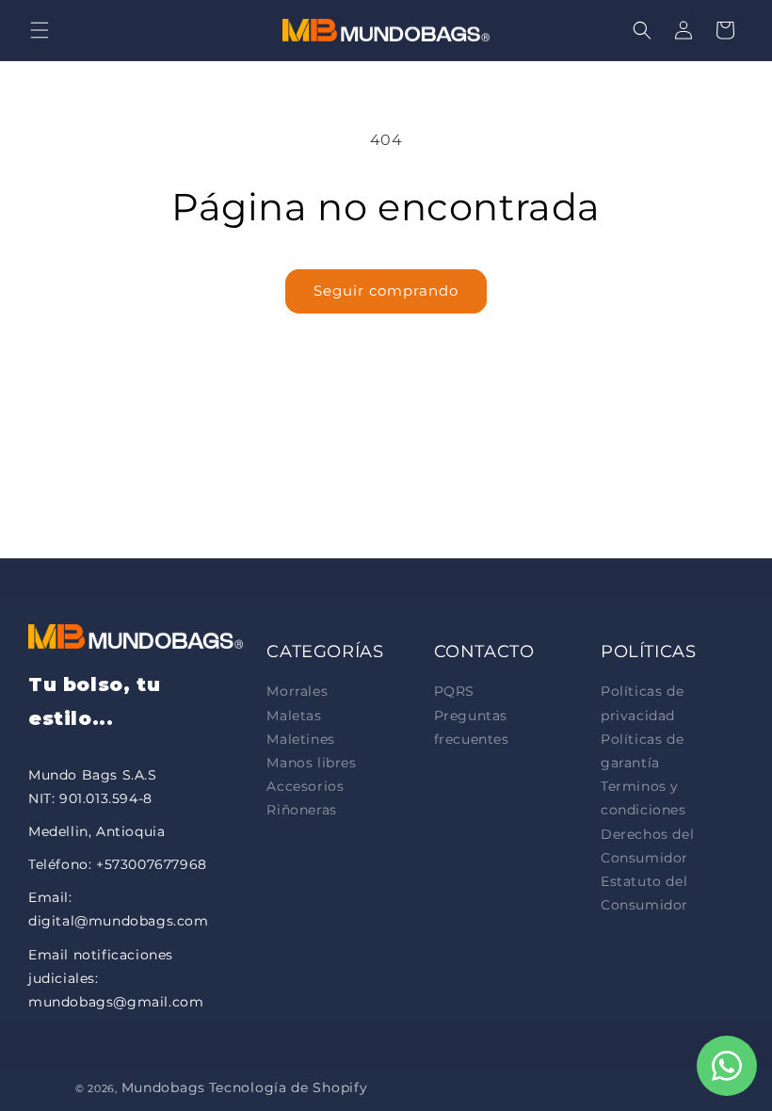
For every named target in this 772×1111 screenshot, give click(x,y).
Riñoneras (301, 809)
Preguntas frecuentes (471, 727)
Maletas (293, 715)
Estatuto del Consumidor (644, 893)
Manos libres (311, 762)
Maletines (300, 739)
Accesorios (305, 786)
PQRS (454, 691)
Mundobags (163, 1087)
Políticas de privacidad (642, 703)
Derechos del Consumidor (647, 846)
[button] (39, 30)
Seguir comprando (386, 290)
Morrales (297, 691)
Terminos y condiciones (643, 798)
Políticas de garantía (642, 751)
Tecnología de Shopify (288, 1087)
